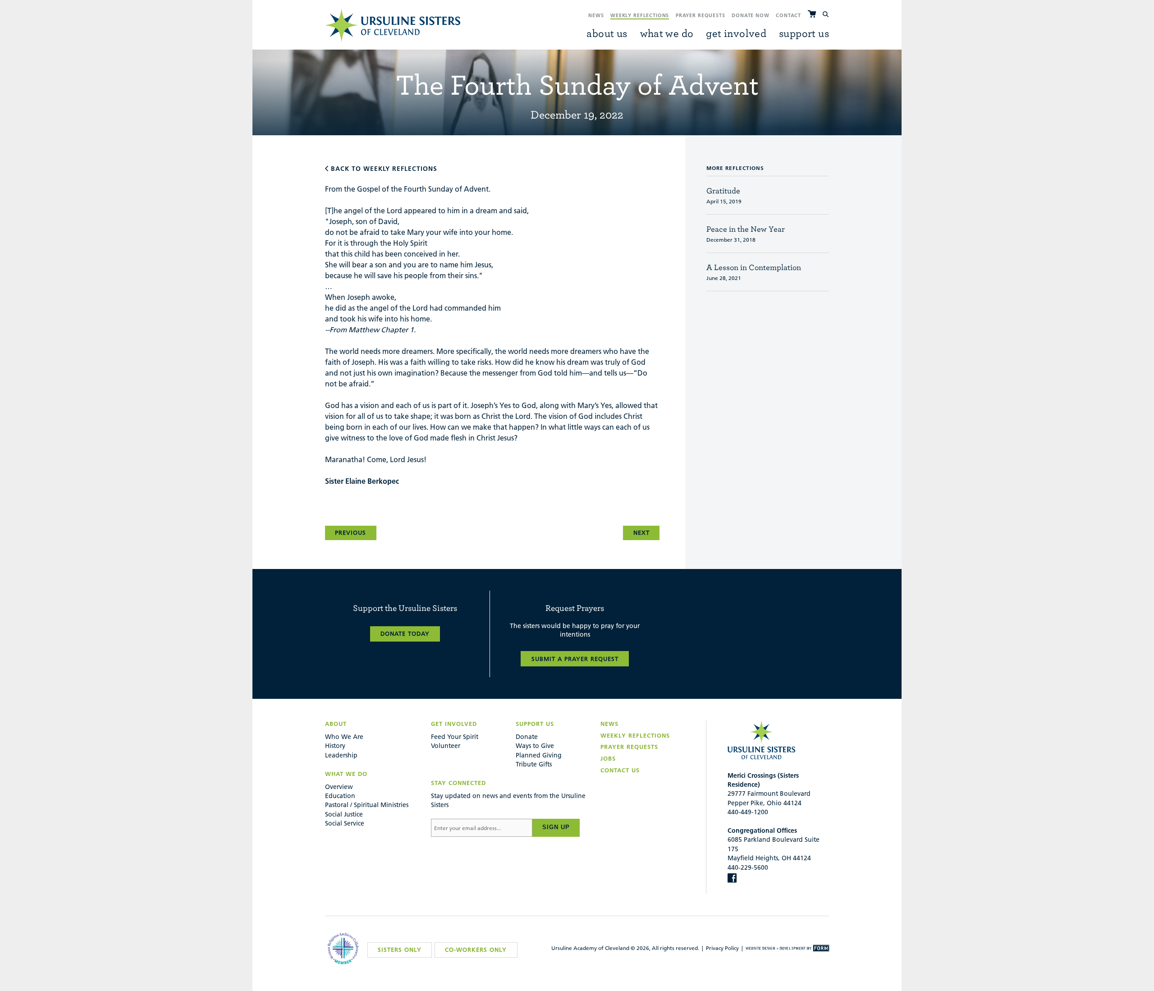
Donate (527, 737)
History (335, 746)
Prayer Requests (700, 15)
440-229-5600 (748, 867)
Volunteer (445, 746)
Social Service (344, 823)
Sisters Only (399, 949)
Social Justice (344, 814)
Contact (788, 15)
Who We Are (344, 737)
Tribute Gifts (534, 764)
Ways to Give (535, 746)
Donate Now (750, 15)
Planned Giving (539, 755)
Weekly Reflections (639, 15)
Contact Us (620, 770)
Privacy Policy (722, 948)
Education (340, 796)
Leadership (341, 755)
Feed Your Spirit (454, 737)
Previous (350, 532)
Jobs (608, 758)
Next (641, 532)
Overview (339, 787)
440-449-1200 (748, 812)
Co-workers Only (476, 949)
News (596, 15)
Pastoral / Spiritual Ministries (366, 805)
